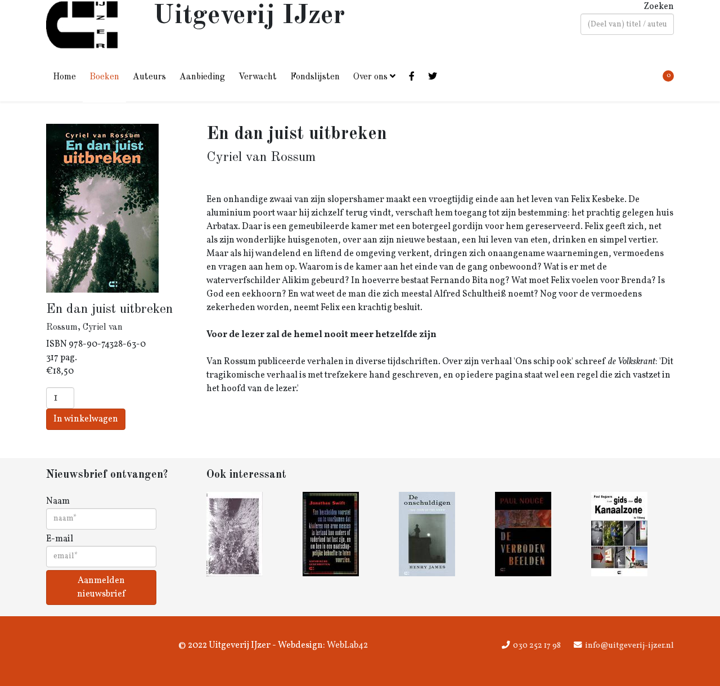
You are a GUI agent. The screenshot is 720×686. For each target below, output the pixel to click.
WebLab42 (346, 645)
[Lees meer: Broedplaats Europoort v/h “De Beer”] (247, 534)
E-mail (59, 539)
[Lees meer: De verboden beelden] (536, 534)
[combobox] (627, 24)
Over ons (370, 77)
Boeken (104, 77)
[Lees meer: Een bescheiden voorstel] (344, 534)
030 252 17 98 (537, 645)
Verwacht (257, 77)
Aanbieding (202, 77)
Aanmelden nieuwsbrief (101, 587)
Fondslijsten (315, 77)
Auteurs (149, 77)
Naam (58, 501)
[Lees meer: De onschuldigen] (440, 534)
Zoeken (659, 7)
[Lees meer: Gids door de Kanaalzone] (632, 534)
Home (64, 77)
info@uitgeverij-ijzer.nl (629, 645)
